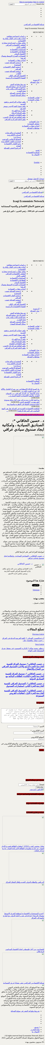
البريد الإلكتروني (37, 731)
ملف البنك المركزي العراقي (15, 119)
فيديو (37, 150)
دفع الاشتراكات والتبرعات (16, 89)
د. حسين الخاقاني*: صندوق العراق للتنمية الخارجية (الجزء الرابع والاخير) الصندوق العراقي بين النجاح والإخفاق (23, 666)
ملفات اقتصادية (33, 100)
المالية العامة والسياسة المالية (26, 415)
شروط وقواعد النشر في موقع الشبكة (25, 1011)
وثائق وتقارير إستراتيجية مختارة (14, 43)
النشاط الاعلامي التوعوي (11, 139)
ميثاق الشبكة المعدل (18, 95)
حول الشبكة (34, 82)
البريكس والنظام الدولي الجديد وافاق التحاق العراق (25, 882)
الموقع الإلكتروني (37, 737)
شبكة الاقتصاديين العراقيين (34, 24)
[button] (38, 32)
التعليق (41, 707)
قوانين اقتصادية (33, 98)
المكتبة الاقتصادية (32, 152)
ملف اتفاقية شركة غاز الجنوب (14, 117)
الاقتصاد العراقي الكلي (17, 76)
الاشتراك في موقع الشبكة (16, 87)
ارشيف (36, 1027)
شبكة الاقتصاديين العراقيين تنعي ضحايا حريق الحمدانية (23, 983)
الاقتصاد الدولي (20, 54)
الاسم (41, 726)
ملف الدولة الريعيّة (19, 113)
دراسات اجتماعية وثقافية (16, 36)
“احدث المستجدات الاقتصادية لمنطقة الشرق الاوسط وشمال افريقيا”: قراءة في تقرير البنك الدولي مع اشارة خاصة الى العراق (23, 916)
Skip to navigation (26, 2)
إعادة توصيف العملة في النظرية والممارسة (23, 404)
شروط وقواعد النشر (18, 84)
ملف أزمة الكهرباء (19, 111)
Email (42, 785)
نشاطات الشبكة (33, 128)
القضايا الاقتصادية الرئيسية (16, 78)
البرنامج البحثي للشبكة (12, 148)
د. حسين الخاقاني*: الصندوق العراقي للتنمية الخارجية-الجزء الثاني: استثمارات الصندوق (24, 684)
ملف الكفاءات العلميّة (17, 115)
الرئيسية (36, 80)
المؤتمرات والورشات (13, 133)
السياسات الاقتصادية (18, 49)
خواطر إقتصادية (33, 124)
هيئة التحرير (21, 91)
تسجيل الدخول (38, 179)
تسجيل (30, 179)
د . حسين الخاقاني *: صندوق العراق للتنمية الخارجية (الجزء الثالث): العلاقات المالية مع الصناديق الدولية (24, 676)
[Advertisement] (22, 237)
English (36, 162)
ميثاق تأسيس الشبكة (18, 93)
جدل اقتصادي (34, 122)
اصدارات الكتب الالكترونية (11, 141)
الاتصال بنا (35, 155)
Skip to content (38, 2)
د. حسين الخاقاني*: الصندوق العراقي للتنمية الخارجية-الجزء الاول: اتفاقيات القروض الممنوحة (24, 693)
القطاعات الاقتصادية (18, 52)
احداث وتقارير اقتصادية (17, 60)
